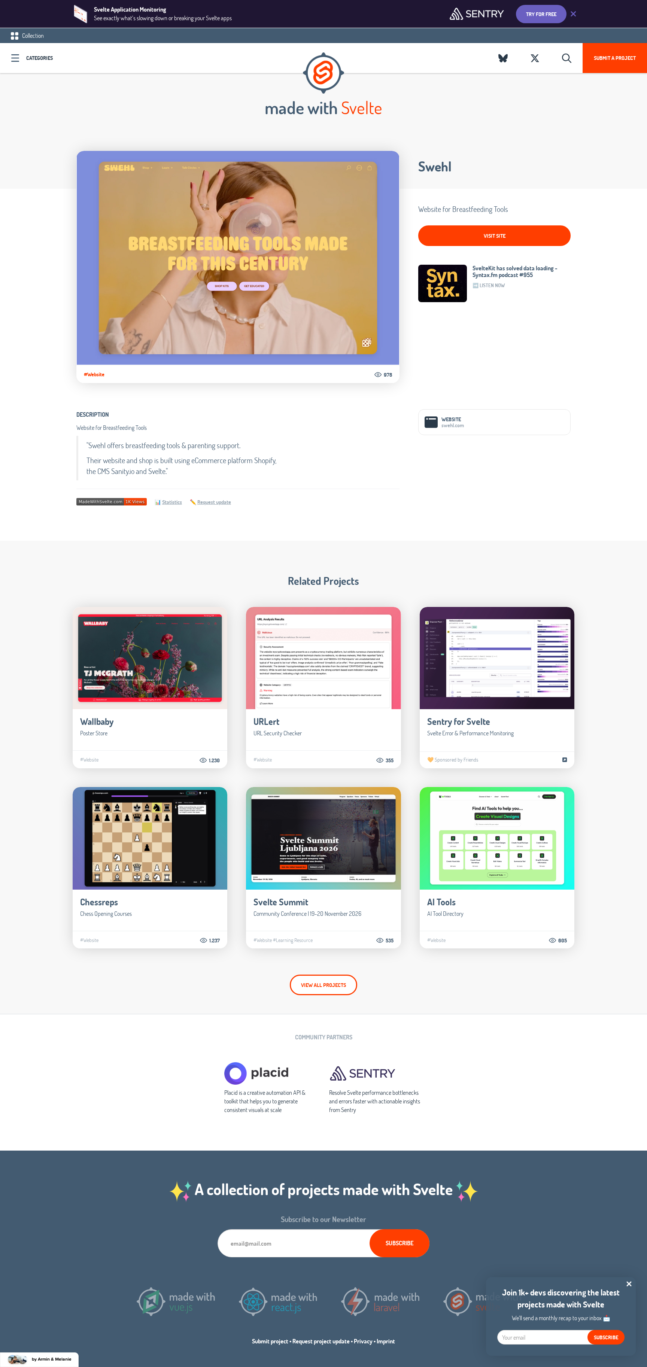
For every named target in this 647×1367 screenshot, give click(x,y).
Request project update (321, 1341)
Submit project (270, 1341)
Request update (214, 501)
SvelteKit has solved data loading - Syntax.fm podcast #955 (515, 271)
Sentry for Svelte (458, 721)
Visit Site (494, 235)
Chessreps (99, 902)
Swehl (435, 166)
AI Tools (441, 902)
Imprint (386, 1341)
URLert (266, 721)
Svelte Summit (280, 902)
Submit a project (615, 57)
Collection (32, 35)
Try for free (541, 14)
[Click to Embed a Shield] (111, 500)
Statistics (172, 501)
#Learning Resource (293, 940)
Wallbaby (96, 721)
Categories (39, 57)
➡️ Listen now (489, 285)
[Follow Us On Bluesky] (503, 58)
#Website (94, 374)
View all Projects (323, 984)
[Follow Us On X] (535, 58)
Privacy (363, 1341)
